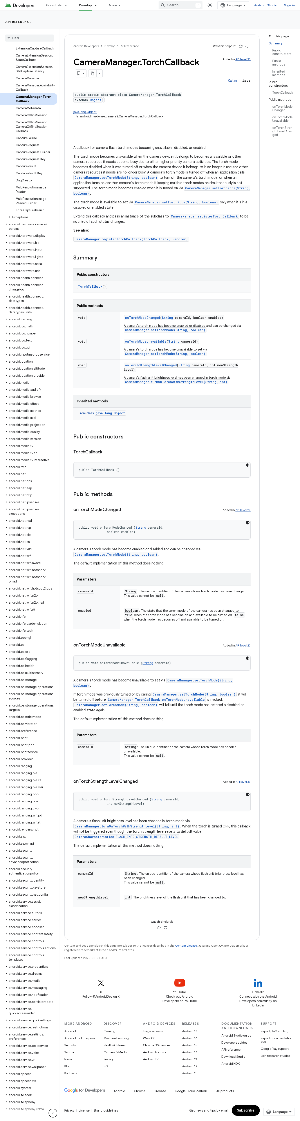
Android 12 (189, 1066)
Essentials (54, 5)
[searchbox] (29, 38)
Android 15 (189, 1045)
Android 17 (189, 1031)
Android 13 (189, 1059)
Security (70, 1045)
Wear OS (149, 1038)
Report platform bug (275, 1031)
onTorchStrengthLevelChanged (151, 365)
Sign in (289, 5)
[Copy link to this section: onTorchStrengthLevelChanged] (142, 781)
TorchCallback (90, 286)
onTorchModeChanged (142, 318)
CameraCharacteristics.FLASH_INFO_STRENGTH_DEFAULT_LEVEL (126, 837)
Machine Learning (116, 1038)
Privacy (109, 1059)
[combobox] (180, 5)
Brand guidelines (106, 1110)
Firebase (160, 1091)
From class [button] (102, 413)
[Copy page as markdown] (93, 73)
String (167, 318)
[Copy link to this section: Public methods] (117, 494)
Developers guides (234, 1042)
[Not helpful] (247, 46)
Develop (85, 5)
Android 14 (189, 1052)
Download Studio (233, 1057)
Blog (67, 1066)
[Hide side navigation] (53, 1113)
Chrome (139, 1091)
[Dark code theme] (247, 465)
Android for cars (154, 1052)
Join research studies (275, 1056)
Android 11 (189, 1073)
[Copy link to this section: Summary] (101, 258)
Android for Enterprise (79, 1038)
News (68, 1059)
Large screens (153, 1031)
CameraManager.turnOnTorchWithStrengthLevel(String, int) (176, 382)
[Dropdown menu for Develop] (98, 5)
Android (70, 1031)
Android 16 (189, 1038)
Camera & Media (115, 1052)
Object (95, 100)
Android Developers (86, 46)
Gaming (109, 1031)
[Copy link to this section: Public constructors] (127, 437)
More (113, 5)
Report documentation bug (276, 1040)
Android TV (151, 1059)
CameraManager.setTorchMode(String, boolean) (115, 177)
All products (225, 1091)
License (84, 1110)
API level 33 (243, 782)
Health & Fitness (114, 1045)
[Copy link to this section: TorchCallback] (106, 452)
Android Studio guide (236, 1035)
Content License (186, 946)
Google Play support (275, 1049)
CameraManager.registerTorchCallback (204, 216)
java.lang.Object (85, 112)
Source (69, 1052)
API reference (18, 22)
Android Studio (265, 5)
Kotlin (232, 81)
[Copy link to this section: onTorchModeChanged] (125, 510)
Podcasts (70, 1073)
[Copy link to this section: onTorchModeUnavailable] (130, 645)
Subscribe (246, 1110)
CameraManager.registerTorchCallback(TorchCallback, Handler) (131, 239)
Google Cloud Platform (191, 1091)
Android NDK (230, 1064)
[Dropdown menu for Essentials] (68, 5)
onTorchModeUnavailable (145, 341)
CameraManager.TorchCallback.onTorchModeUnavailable (156, 699)
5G (106, 1066)
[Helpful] (240, 46)
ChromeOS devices (156, 1045)
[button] (28, 217)
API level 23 (243, 59)
